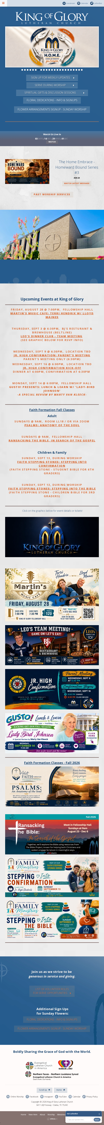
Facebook (33, 1096)
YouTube (62, 1096)
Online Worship (17, 1096)
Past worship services (52, 194)
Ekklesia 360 (52, 1119)
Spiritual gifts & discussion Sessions (50, 92)
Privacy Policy (92, 1096)
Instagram (48, 1096)
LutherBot (98, 3)
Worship (51, 1114)
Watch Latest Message (76, 183)
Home (59, 1090)
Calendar (84, 3)
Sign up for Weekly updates (50, 77)
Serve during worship (50, 85)
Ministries (61, 1114)
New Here (33, 1114)
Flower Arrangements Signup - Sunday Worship (52, 109)
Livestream (70, 3)
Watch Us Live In (52, 134)
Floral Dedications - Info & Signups (52, 100)
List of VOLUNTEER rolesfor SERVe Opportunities (51, 991)
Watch (52, 141)
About (42, 1114)
